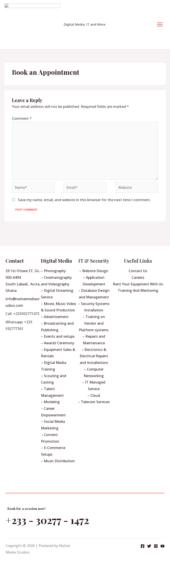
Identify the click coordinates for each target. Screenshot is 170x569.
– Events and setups (58, 336)
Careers (138, 277)
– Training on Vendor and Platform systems (94, 323)
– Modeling (50, 401)
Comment (22, 118)
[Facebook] (143, 546)
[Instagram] (156, 546)
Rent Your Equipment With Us (138, 284)
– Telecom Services (94, 401)
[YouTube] (162, 546)
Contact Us (138, 270)
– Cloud (93, 395)
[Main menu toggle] (160, 24)
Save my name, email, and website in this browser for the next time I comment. (84, 199)
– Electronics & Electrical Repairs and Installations (94, 356)
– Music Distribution (58, 461)
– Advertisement (55, 316)
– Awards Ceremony (57, 343)
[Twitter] (149, 546)
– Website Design (93, 270)
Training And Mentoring (138, 290)
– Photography (53, 270)
